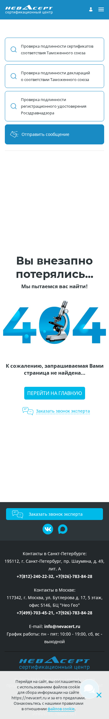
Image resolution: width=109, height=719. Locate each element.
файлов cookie (61, 708)
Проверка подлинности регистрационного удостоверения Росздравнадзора (53, 106)
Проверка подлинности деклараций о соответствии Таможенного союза (55, 76)
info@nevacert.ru (62, 626)
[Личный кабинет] (90, 9)
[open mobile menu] (101, 9)
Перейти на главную (54, 393)
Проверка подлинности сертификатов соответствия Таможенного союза (57, 49)
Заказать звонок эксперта (56, 514)
